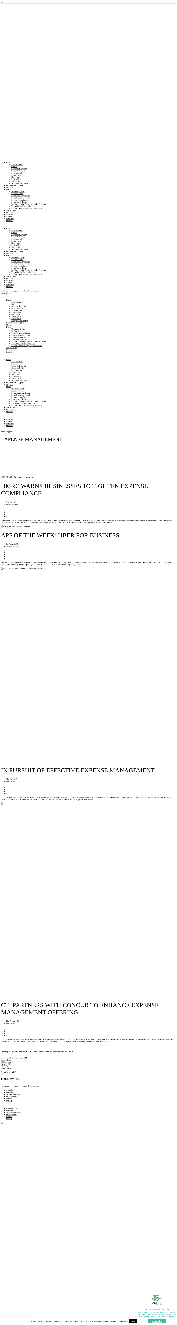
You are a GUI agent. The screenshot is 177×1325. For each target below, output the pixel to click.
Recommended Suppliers (15, 185)
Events (8, 190)
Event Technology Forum (20, 196)
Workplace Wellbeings (19, 183)
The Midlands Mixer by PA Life (23, 206)
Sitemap (9, 1101)
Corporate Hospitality (19, 169)
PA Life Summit (17, 194)
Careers (14, 167)
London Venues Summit (20, 200)
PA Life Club (11, 212)
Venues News (16, 181)
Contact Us (10, 219)
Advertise (9, 214)
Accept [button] (132, 1321)
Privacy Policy (11, 1096)
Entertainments (16, 173)
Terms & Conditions (13, 1094)
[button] (88, 225)
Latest (8, 163)
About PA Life (11, 1090)
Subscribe (9, 221)
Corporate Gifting (17, 171)
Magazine (9, 187)
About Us (9, 217)
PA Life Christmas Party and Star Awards (26, 208)
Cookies (9, 1099)
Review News (16, 179)
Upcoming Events (17, 192)
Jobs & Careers (11, 210)
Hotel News (15, 177)
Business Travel (17, 165)
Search (3, 294)
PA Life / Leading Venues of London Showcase (28, 204)
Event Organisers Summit (20, 198)
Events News (16, 175)
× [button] (175, 1294)
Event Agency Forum (19, 202)
